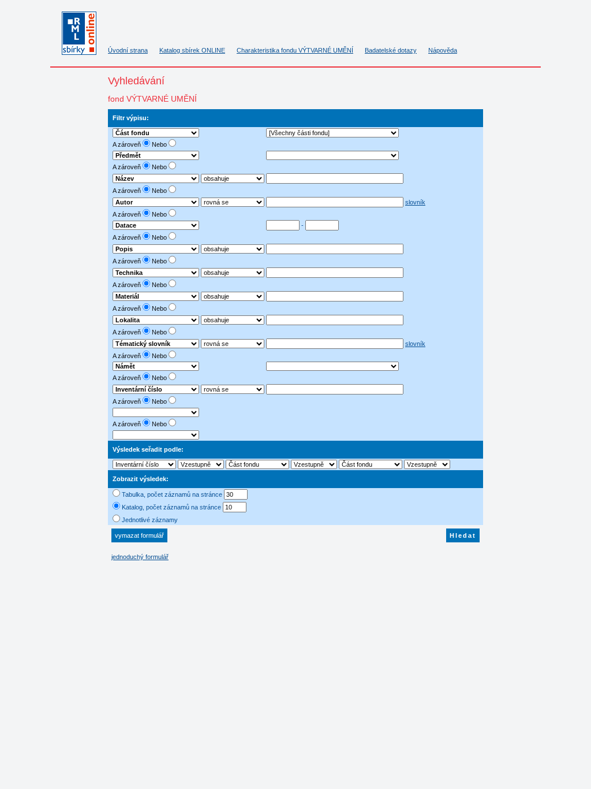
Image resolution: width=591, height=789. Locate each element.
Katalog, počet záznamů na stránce (171, 507)
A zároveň (128, 144)
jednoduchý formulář (140, 556)
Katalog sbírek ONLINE (192, 50)
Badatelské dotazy (391, 50)
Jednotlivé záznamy (150, 519)
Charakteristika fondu (295, 50)
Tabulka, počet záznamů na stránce (172, 494)
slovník (415, 202)
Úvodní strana (128, 50)
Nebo (160, 144)
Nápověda (442, 50)
